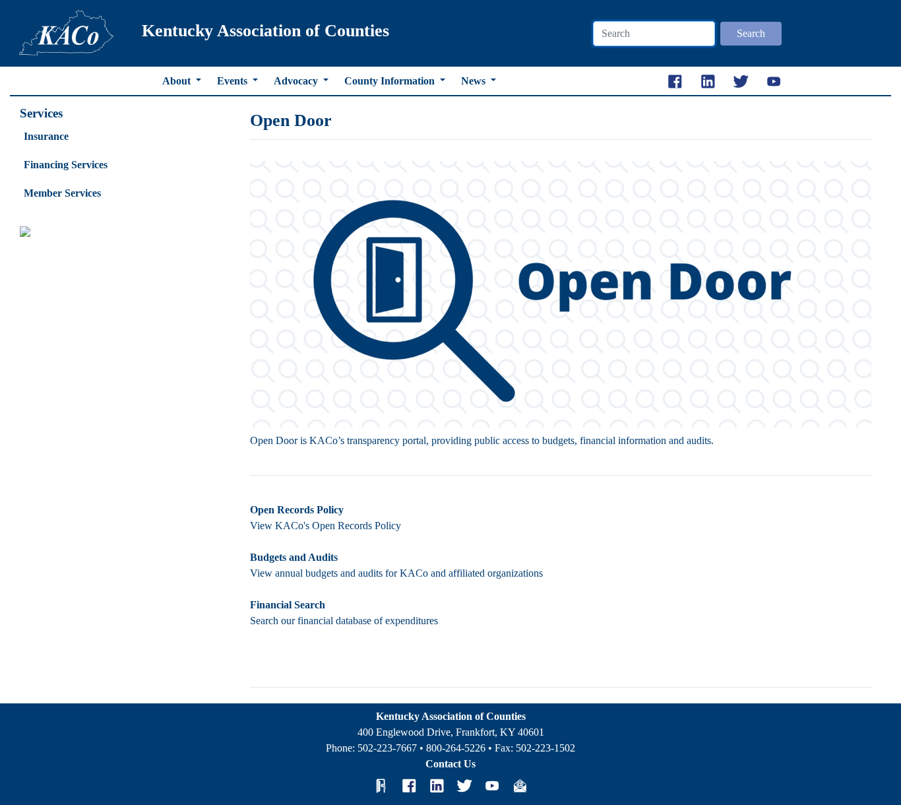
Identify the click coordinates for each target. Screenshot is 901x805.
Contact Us (450, 763)
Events (233, 80)
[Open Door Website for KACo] (381, 786)
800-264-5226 (455, 748)
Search (751, 33)
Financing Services (66, 164)
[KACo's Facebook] (409, 786)
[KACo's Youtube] (492, 786)
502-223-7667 (387, 748)
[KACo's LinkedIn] (436, 786)
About (177, 80)
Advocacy (297, 80)
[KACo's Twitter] (464, 786)
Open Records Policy (297, 509)
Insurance (46, 136)
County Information (390, 80)
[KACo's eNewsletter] (520, 786)
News (474, 80)
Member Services (62, 193)
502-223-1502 (545, 748)
